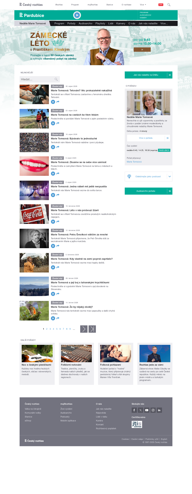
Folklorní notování (71, 364)
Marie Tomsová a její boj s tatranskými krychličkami (80, 282)
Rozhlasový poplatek (106, 428)
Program (75, 5)
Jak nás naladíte (148, 23)
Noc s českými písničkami (36, 364)
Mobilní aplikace (68, 420)
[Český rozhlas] (31, 4)
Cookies (125, 439)
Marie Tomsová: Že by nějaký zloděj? (72, 307)
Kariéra (99, 420)
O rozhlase (126, 5)
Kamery (143, 18)
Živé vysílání (66, 409)
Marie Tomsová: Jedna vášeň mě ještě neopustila (79, 186)
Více (164, 23)
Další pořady (28, 340)
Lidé (110, 23)
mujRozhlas (93, 5)
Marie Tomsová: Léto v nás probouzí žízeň (75, 210)
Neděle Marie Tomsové (140, 117)
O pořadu (131, 86)
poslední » (92, 329)
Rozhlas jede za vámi (151, 364)
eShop (28, 420)
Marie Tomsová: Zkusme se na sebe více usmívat (78, 162)
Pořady (71, 23)
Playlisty (100, 23)
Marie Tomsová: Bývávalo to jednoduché (74, 138)
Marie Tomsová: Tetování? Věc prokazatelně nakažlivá (81, 90)
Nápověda (101, 413)
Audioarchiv (145, 15)
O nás (131, 23)
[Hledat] (168, 4)
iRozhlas (59, 5)
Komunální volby (33, 413)
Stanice (109, 5)
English (164, 439)
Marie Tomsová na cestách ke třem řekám (74, 114)
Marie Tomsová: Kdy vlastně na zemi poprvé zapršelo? (82, 258)
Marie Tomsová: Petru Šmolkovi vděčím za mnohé (79, 234)
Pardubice (164, 150)
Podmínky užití (152, 439)
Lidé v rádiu (101, 416)
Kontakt (100, 424)
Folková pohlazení (110, 364)
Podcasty (65, 416)
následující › (84, 329)
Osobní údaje (137, 439)
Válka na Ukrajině (33, 409)
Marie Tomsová (134, 162)
